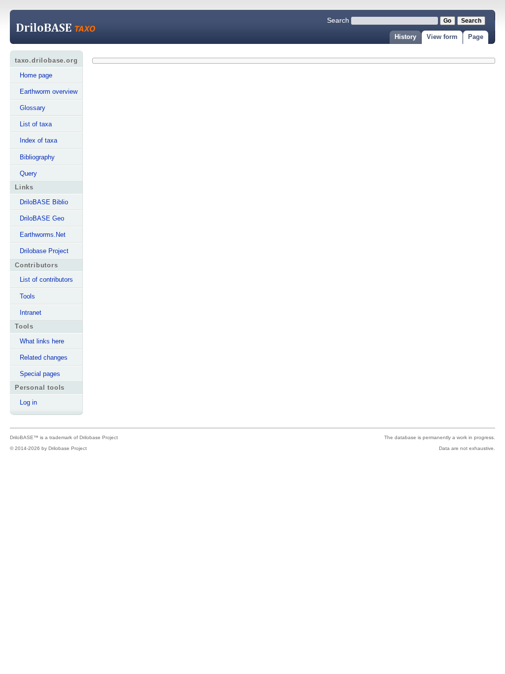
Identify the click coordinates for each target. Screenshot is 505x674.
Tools (27, 296)
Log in (28, 402)
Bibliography (37, 157)
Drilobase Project (44, 251)
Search (338, 20)
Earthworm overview (48, 91)
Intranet (30, 312)
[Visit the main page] (64, 27)
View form (442, 36)
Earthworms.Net (43, 234)
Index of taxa (38, 140)
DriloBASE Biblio (44, 202)
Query (28, 173)
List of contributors (46, 279)
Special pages (40, 373)
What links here (42, 341)
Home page (36, 75)
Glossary (32, 108)
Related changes (44, 357)
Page (475, 36)
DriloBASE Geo (42, 218)
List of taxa (36, 124)
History (405, 36)
